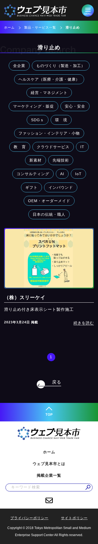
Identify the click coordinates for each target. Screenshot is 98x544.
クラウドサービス (53, 147)
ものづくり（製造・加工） (60, 65)
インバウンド (60, 187)
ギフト (31, 187)
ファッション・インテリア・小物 (49, 133)
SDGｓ (37, 120)
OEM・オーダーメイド (49, 201)
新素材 (35, 160)
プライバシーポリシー (29, 518)
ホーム (9, 27)
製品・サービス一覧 (40, 27)
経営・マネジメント (49, 92)
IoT (78, 174)
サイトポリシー (74, 518)
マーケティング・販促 (33, 106)
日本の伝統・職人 (49, 214)
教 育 (20, 147)
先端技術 (61, 160)
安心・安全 (75, 106)
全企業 (19, 65)
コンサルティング (33, 174)
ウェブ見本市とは (49, 463)
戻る (56, 382)
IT (82, 147)
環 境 (61, 120)
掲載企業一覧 (49, 475)
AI (62, 174)
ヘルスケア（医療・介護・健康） (49, 79)
